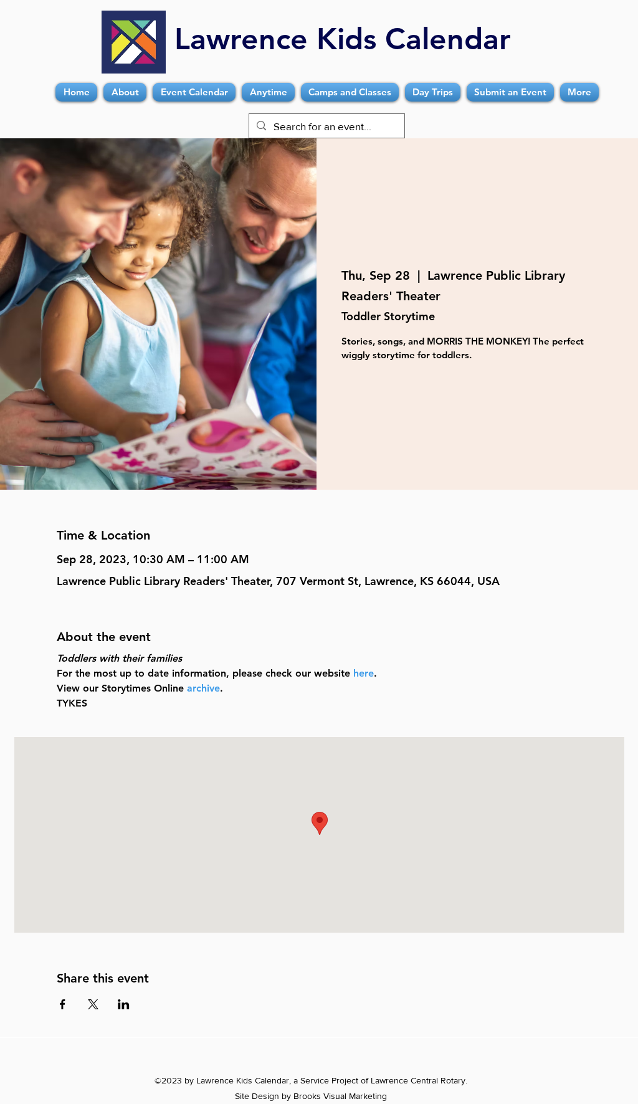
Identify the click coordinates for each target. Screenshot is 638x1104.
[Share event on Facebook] (63, 1004)
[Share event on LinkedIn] (124, 1004)
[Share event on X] (93, 1004)
